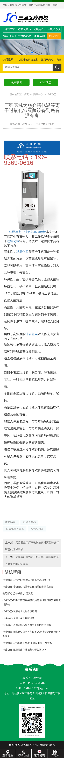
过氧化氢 (13, 241)
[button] (32, 52)
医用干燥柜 (47, 59)
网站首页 (10, 29)
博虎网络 (50, 745)
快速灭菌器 (37, 528)
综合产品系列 (25, 37)
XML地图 (40, 745)
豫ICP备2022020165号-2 (21, 745)
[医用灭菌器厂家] (32, 147)
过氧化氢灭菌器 (25, 30)
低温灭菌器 (29, 522)
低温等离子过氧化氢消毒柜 (27, 232)
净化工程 (39, 36)
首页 (26, 94)
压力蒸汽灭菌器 (39, 30)
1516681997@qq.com (36, 688)
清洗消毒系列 (10, 37)
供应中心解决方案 (28, 59)
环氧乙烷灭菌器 (54, 30)
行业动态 (51, 94)
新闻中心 (54, 36)
